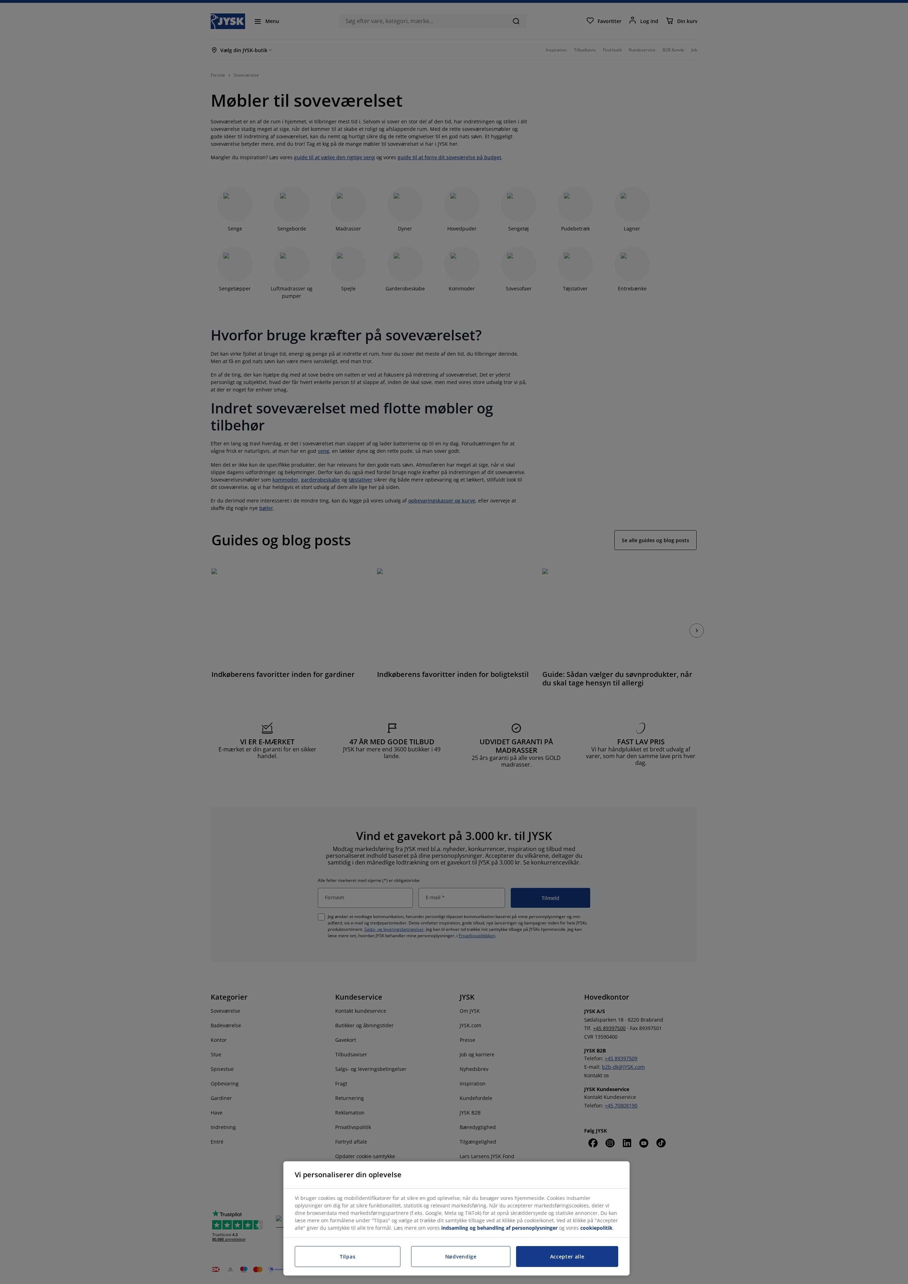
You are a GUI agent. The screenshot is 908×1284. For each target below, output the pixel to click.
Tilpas (347, 1256)
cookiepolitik (596, 1227)
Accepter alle (567, 1256)
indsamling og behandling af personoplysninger (499, 1227)
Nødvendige (461, 1256)
